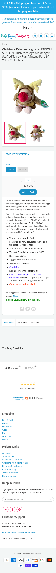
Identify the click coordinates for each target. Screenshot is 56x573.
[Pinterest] (19, 509)
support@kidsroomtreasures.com (18, 532)
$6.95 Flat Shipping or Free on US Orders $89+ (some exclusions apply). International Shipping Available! (28, 7)
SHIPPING (35, 322)
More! (5, 439)
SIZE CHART (22, 322)
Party (5, 433)
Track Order (8, 456)
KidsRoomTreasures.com (31, 553)
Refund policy (9, 475)
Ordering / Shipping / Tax (15, 462)
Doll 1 (11, 169)
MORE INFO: (9, 322)
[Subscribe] (50, 499)
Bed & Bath (7, 420)
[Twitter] (5, 509)
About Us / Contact (12, 459)
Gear (4, 429)
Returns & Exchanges (12, 466)
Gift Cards (7, 436)
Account (6, 453)
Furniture (6, 426)
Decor (5, 423)
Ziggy (15, 296)
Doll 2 (22, 169)
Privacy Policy (9, 469)
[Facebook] (12, 509)
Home (4, 44)
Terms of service (10, 472)
